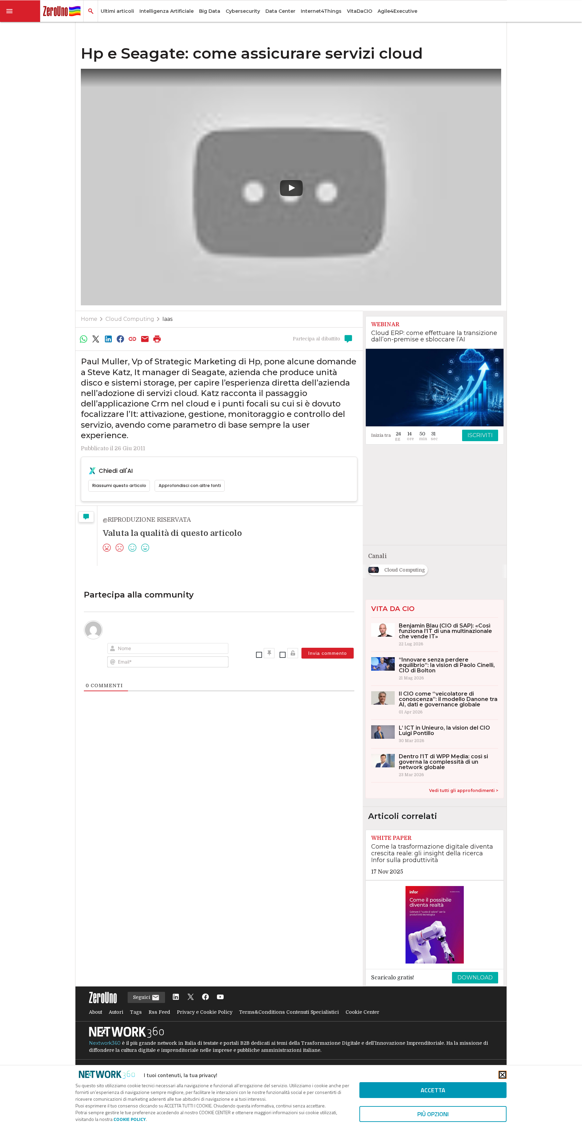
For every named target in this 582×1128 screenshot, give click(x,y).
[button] (20, 11)
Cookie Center (362, 1012)
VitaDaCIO (359, 11)
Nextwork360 (105, 1043)
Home (89, 319)
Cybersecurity (243, 11)
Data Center (280, 11)
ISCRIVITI (480, 435)
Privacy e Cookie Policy (204, 1012)
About (95, 1012)
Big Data (209, 11)
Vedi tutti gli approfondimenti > (463, 790)
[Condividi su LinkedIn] (108, 339)
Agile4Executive (397, 11)
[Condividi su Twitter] (95, 339)
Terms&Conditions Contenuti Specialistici (289, 1012)
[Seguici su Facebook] (205, 997)
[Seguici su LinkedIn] (176, 997)
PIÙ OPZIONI (433, 1114)
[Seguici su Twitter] (191, 997)
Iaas (167, 319)
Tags (136, 1012)
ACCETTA (433, 1090)
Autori (116, 1012)
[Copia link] (132, 339)
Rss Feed (159, 1012)
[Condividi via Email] (144, 339)
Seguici (142, 997)
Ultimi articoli (117, 11)
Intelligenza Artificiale (166, 11)
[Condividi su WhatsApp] (83, 339)
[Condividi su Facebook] (120, 339)
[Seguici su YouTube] (220, 997)
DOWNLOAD (475, 977)
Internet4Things (321, 11)
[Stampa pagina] (157, 339)
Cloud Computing (129, 319)
